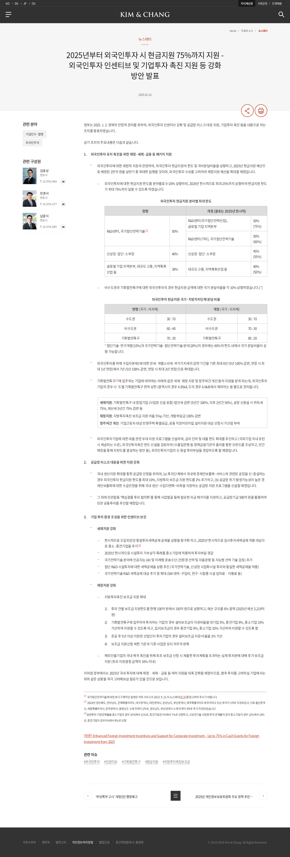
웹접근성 (104, 842)
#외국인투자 (92, 762)
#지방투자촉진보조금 (176, 762)
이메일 (63, 181)
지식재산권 (247, 3)
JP (24, 3)
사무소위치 (29, 842)
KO (7, 3)
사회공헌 (262, 3)
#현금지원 (151, 762)
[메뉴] (8, 14)
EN (16, 3)
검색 (281, 14)
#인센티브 (110, 762)
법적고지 (61, 842)
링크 (182, 697)
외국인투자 (32, 142)
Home (233, 30)
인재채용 (277, 3)
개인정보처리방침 (82, 842)
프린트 (261, 110)
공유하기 (247, 110)
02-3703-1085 (50, 226)
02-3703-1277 (50, 204)
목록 (176, 796)
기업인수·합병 (34, 134)
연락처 (46, 842)
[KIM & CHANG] (145, 14)
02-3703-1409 (50, 181)
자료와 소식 (247, 30)
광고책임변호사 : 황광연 (130, 842)
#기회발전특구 (131, 762)
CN (33, 3)
